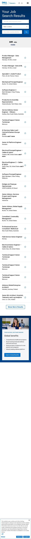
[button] (13, 42)
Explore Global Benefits (12, 355)
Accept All (26, 536)
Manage (3, 536)
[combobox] (14, 21)
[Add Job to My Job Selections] (25, 57)
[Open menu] (27, 3)
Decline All (19, 536)
